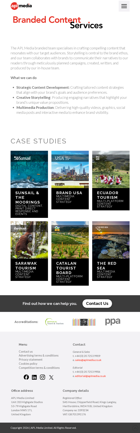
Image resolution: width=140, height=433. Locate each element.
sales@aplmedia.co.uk (88, 359)
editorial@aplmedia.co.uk (90, 375)
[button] (124, 6)
